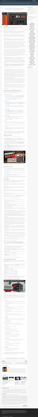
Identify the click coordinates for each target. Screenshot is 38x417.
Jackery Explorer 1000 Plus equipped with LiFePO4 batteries (18, 127)
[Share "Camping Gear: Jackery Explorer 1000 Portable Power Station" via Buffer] (13, 358)
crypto (30, 34)
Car (33, 26)
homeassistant (32, 43)
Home (3, 3)
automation (32, 25)
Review (11, 3)
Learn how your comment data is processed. (15, 406)
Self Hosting (20, 3)
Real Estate (23, 3)
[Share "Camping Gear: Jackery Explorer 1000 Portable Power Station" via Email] (16, 358)
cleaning (32, 30)
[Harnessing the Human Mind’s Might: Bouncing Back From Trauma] (17, 378)
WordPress (11, 416)
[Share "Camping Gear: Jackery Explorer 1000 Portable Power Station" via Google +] (9, 358)
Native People (32, 50)
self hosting (32, 59)
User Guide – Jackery (6, 88)
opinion (33, 51)
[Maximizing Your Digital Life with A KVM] (11, 377)
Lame (5, 3)
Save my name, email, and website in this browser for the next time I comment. (11, 404)
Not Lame (8, 3)
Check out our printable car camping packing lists (11, 240)
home (34, 42)
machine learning (32, 47)
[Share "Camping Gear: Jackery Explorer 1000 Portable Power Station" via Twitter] (7, 358)
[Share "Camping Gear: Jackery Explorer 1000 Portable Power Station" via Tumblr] (10, 358)
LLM (34, 46)
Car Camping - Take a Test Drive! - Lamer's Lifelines (8, 389)
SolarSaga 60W (7, 170)
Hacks (13, 3)
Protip (32, 55)
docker (34, 34)
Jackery (4, 26)
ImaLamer (9, 367)
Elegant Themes (5, 416)
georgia (30, 39)
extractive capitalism (32, 38)
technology (32, 63)
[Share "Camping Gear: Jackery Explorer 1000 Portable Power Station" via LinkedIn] (12, 358)
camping (31, 26)
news (30, 51)
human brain (31, 46)
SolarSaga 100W (7, 172)
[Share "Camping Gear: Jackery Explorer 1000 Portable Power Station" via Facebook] (6, 358)
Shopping (16, 3)
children (33, 29)
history (30, 42)
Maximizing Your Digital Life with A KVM (11, 380)
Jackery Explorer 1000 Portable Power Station (19, 243)
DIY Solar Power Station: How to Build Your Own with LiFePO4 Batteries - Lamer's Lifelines (13, 391)
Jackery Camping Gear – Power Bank (17, 67)
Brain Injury (27, 3)
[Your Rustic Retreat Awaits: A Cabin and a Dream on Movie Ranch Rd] (5, 378)
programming (32, 54)
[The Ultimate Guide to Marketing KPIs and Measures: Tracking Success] (24, 378)
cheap (30, 29)
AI (32, 22)
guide (34, 39)
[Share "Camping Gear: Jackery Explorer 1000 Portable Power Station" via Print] (17, 358)
